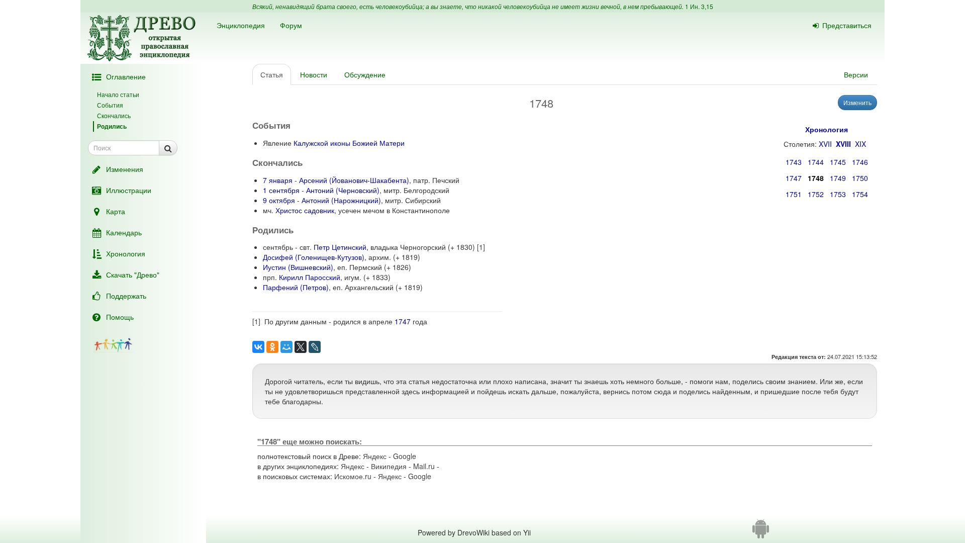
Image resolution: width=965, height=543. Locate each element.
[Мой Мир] (286, 347)
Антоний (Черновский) (342, 190)
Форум (291, 25)
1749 (838, 178)
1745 (838, 162)
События (110, 105)
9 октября (279, 200)
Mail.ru (424, 466)
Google (404, 456)
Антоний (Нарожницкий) (341, 200)
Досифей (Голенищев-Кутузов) (313, 257)
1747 (794, 178)
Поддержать (126, 296)
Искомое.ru (352, 476)
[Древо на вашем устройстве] (760, 532)
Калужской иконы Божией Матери (349, 143)
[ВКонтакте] (258, 347)
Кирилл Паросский (309, 277)
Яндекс (375, 456)
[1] (481, 247)
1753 (838, 194)
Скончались (114, 115)
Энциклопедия (241, 25)
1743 (794, 162)
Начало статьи (118, 94)
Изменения (124, 169)
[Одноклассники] (272, 347)
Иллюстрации (128, 190)
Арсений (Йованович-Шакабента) (354, 180)
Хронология (125, 253)
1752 (816, 194)
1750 (860, 178)
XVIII (843, 144)
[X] (301, 347)
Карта (115, 211)
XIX (860, 144)
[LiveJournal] (315, 347)
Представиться (847, 25)
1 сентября (281, 190)
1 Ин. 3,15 (699, 6)
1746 (860, 162)
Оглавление (126, 76)
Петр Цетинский (340, 247)
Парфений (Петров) (296, 287)
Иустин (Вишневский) (298, 267)
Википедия (389, 466)
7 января (278, 180)
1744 (816, 162)
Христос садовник (304, 210)
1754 (860, 194)
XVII (825, 144)
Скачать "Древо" (132, 274)
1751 (794, 194)
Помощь (120, 317)
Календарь (124, 232)
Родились (112, 126)
